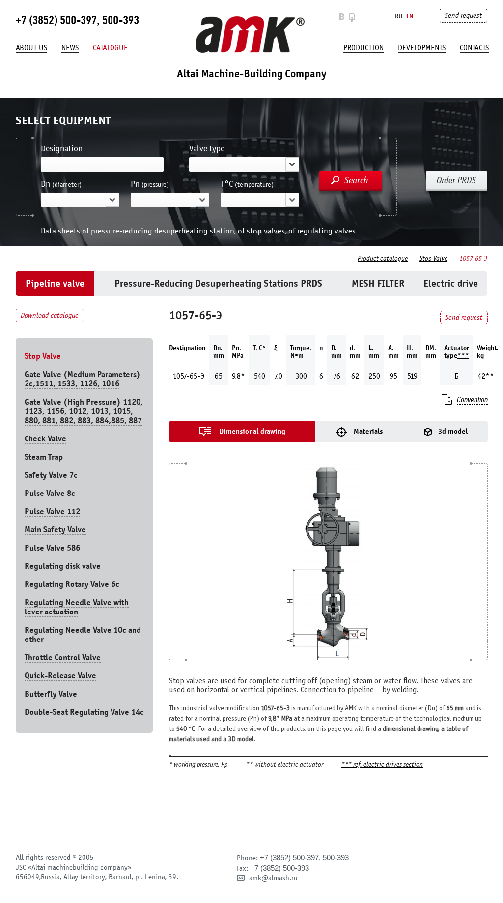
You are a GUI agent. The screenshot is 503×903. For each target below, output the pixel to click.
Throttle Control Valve (63, 657)
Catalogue (110, 47)
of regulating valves (322, 230)
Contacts (474, 47)
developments (422, 47)
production (363, 47)
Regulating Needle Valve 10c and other (83, 634)
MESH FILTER (378, 283)
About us (31, 47)
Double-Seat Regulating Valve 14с (84, 712)
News (70, 47)
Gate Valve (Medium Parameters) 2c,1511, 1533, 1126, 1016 (82, 379)
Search (356, 180)
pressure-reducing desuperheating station (162, 230)
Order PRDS (456, 180)
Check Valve (45, 438)
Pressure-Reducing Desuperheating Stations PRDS (218, 283)
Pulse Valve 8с (50, 493)
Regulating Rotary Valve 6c (72, 584)
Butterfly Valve (51, 694)
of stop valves (261, 230)
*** (463, 355)
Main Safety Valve (55, 529)
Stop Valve (433, 258)
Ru (398, 16)
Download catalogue (50, 315)
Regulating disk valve (63, 566)
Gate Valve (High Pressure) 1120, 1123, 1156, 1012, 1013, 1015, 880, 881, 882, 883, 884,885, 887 (84, 411)
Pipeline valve (55, 283)
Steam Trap (44, 457)
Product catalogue (383, 258)
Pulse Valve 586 (52, 548)
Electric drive (450, 283)
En (409, 16)
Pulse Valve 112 (52, 511)
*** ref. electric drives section (382, 765)
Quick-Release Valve (60, 675)
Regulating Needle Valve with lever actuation (77, 607)
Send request (463, 15)
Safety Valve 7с (51, 475)
